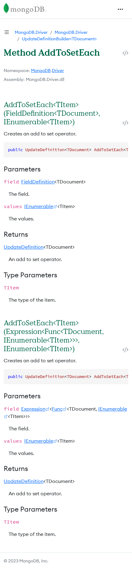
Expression (33, 409)
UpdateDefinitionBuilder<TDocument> (59, 39)
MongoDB (41, 70)
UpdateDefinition (24, 247)
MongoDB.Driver (31, 32)
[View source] (125, 53)
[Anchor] (81, 121)
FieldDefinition (38, 182)
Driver (58, 70)
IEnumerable (38, 206)
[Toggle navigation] (120, 9)
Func (57, 409)
